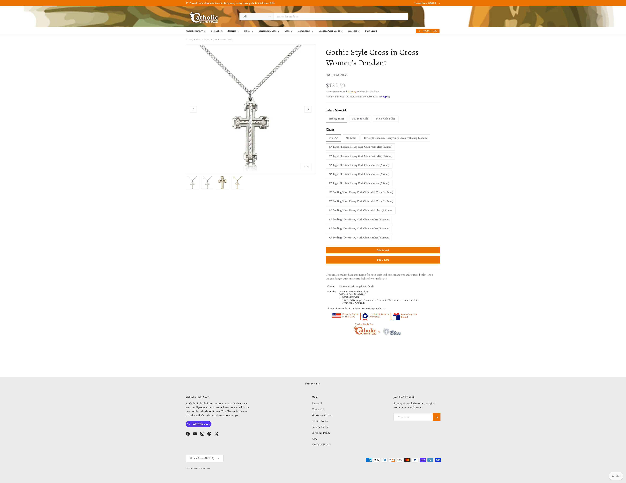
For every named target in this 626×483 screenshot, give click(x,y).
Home (188, 40)
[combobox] (323, 16)
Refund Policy (320, 421)
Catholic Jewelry (194, 31)
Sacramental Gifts (267, 31)
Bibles (247, 31)
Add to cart (383, 250)
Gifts (287, 31)
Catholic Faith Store (201, 468)
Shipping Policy (321, 433)
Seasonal (352, 31)
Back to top (311, 383)
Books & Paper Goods (329, 31)
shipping (352, 91)
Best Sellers (217, 31)
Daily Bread (371, 31)
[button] (65, 6)
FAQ (314, 438)
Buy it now (383, 259)
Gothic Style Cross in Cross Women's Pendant (213, 40)
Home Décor (304, 31)
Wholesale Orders (322, 415)
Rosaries (231, 31)
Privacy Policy (320, 427)
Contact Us (318, 409)
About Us (317, 403)
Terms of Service (321, 444)
